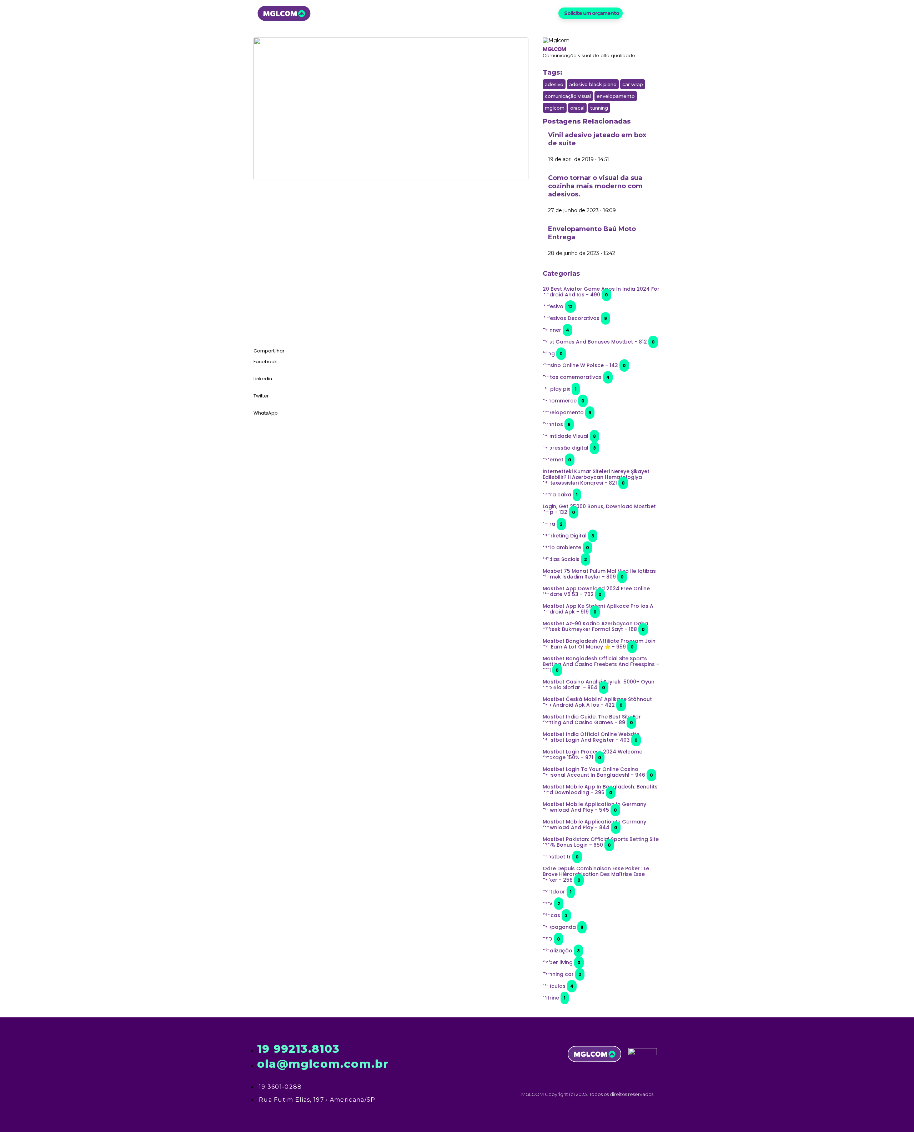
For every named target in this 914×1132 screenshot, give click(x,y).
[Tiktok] (656, 13)
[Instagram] (644, 13)
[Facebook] (632, 13)
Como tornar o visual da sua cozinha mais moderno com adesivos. (595, 186)
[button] (590, 13)
